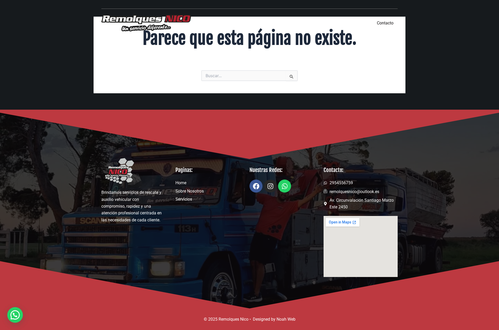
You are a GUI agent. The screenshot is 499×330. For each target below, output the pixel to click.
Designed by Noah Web (274, 319)
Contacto (385, 23)
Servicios (352, 22)
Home (277, 22)
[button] (15, 315)
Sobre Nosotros (313, 22)
